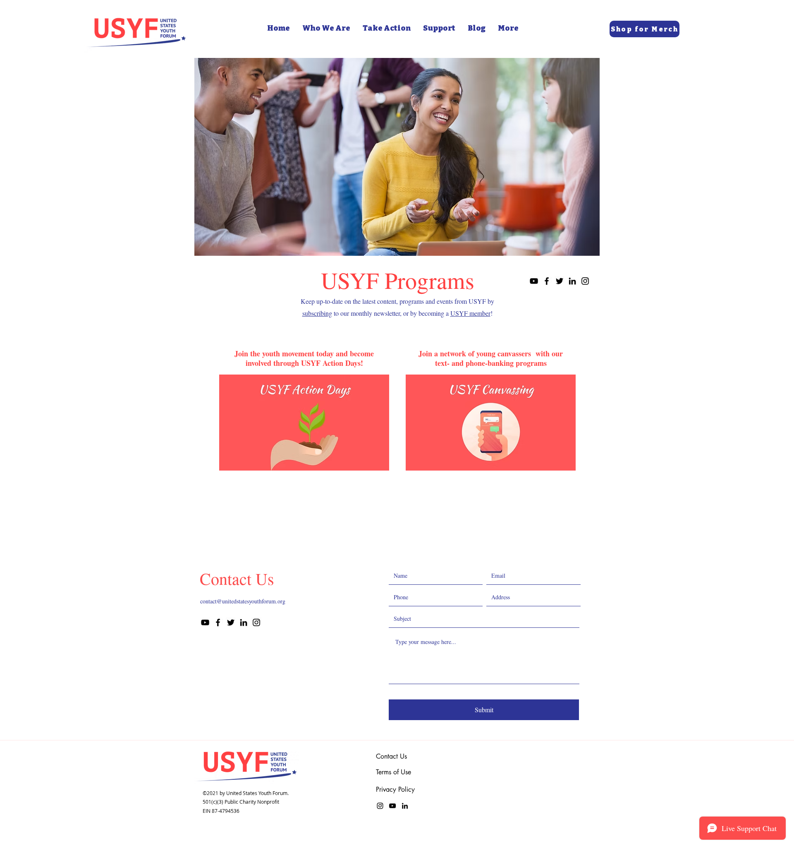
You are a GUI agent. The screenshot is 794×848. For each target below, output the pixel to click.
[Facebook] (547, 281)
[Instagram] (585, 281)
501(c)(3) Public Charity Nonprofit (241, 801)
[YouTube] (534, 281)
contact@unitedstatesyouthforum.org (242, 601)
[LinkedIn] (572, 281)
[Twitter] (559, 281)
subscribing (317, 313)
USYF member (470, 313)
